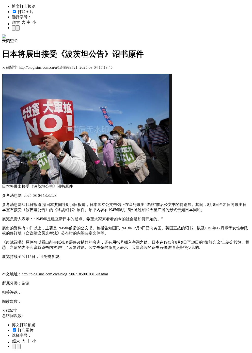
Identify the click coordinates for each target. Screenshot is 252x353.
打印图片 (25, 12)
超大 (16, 22)
